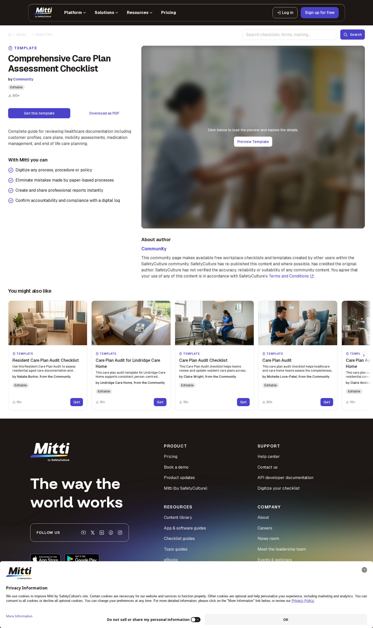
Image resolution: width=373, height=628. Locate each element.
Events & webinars (275, 560)
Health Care (43, 34)
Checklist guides (179, 538)
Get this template (39, 113)
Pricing (170, 456)
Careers (265, 528)
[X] (92, 532)
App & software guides (185, 528)
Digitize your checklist (279, 488)
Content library (178, 517)
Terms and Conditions (289, 276)
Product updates (179, 477)
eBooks (171, 560)
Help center (269, 456)
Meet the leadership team (282, 549)
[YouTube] (83, 532)
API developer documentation (285, 477)
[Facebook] (110, 532)
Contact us (268, 467)
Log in (287, 12)
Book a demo (176, 467)
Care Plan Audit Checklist (203, 360)
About (263, 517)
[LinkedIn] (101, 532)
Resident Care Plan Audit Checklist (45, 360)
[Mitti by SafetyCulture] (43, 13)
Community (23, 79)
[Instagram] (120, 532)
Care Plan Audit (277, 360)
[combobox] (289, 34)
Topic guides (176, 549)
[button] (47, 355)
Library (21, 34)
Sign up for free (319, 12)
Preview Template (253, 141)
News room (268, 538)
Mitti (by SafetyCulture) (185, 488)
